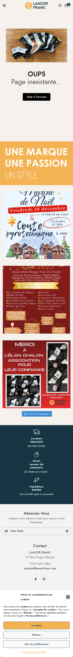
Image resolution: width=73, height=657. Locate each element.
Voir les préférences (37, 644)
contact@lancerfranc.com (40, 568)
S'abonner (66, 531)
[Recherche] (60, 5)
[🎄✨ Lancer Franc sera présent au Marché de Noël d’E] (36, 300)
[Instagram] (44, 579)
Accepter (36, 625)
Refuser (36, 635)
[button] (68, 597)
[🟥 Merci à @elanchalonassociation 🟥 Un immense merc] (36, 374)
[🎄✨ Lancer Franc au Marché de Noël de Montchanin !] (36, 225)
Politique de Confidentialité (35, 652)
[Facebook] (35, 579)
